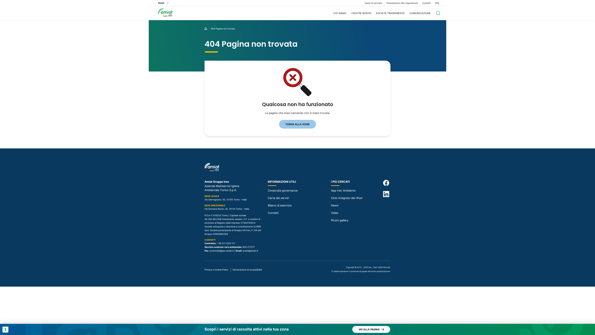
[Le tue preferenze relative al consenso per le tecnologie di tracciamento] (5, 330)
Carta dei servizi (278, 198)
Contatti (426, 3)
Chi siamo (339, 13)
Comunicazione (420, 13)
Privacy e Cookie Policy (216, 269)
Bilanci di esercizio (280, 205)
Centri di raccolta (373, 3)
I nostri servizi (361, 13)
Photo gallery (339, 220)
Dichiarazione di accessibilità (247, 269)
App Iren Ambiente (343, 190)
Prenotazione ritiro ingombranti (402, 3)
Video (334, 212)
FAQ (437, 3)
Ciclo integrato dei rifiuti (346, 198)
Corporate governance (283, 190)
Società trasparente (390, 13)
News (334, 205)
